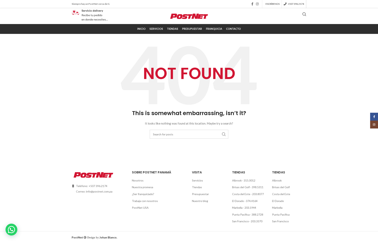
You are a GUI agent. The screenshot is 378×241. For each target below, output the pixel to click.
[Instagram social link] (257, 4)
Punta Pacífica (241, 214)
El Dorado (238, 201)
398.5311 (258, 187)
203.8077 (258, 194)
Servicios (197, 180)
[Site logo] (189, 16)
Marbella (237, 207)
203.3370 (256, 221)
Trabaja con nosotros (145, 201)
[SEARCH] (223, 134)
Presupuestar (200, 194)
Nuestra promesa (142, 187)
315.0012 (249, 180)
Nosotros (138, 180)
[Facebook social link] (252, 4)
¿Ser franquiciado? (143, 194)
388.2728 (257, 214)
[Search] (304, 16)
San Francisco (240, 221)
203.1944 (250, 207)
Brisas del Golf (241, 187)
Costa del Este (241, 194)
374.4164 (252, 201)
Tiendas (197, 187)
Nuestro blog (200, 201)
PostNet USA (140, 207)
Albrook (237, 180)
